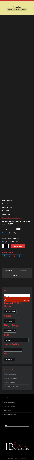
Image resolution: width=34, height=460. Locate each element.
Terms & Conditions (12, 386)
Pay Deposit (7, 242)
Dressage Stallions (11, 374)
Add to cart (18, 246)
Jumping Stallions (11, 378)
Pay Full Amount (18, 242)
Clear (18, 229)
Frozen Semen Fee (7, 230)
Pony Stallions (10, 382)
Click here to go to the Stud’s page (12, 218)
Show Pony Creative (20, 458)
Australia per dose (11, 233)
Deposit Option (10, 238)
